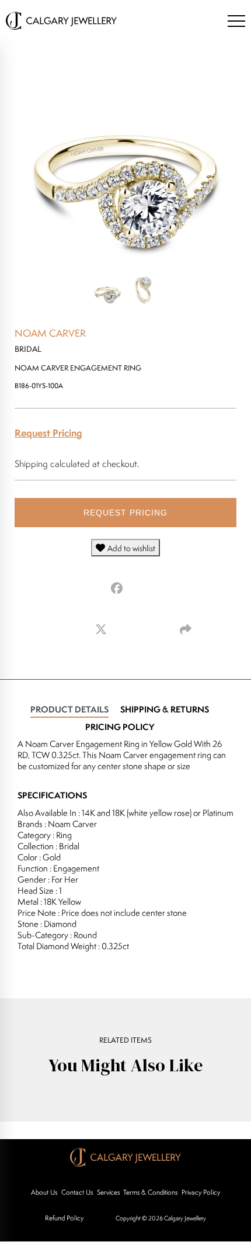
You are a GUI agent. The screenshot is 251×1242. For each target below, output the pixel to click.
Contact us (77, 1192)
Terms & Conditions (150, 1192)
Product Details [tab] (69, 709)
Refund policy (64, 1217)
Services (108, 1192)
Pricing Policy (119, 727)
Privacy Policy (201, 1192)
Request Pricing (48, 433)
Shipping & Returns (164, 709)
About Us (44, 1192)
